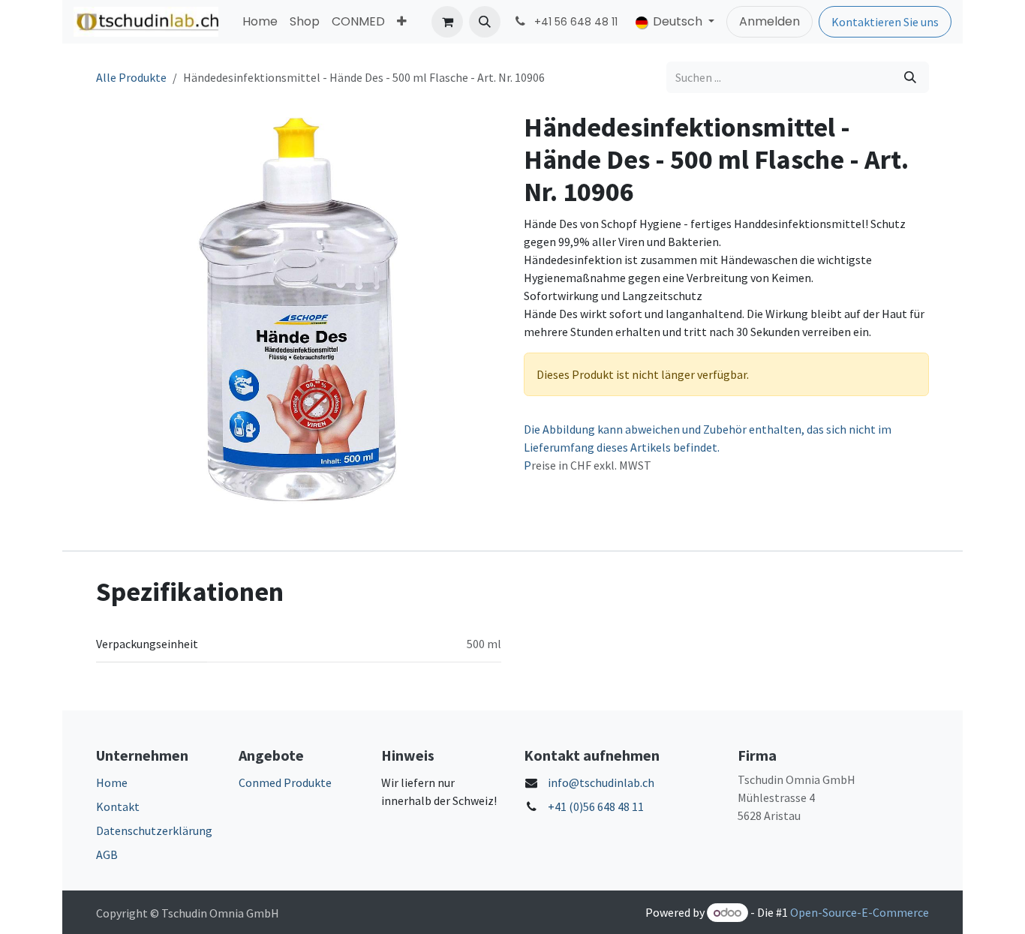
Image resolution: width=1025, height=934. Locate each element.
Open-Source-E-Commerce (859, 912)
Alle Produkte (131, 77)
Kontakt (118, 806)
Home (112, 782)
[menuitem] (260, 22)
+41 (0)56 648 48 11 (596, 806)
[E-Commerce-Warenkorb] (447, 22)
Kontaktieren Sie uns (885, 21)
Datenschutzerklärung (154, 830)
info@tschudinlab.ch (601, 782)
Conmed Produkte (285, 782)
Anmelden (769, 21)
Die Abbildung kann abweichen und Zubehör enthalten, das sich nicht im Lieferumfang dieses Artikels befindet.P (707, 447)
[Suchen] (910, 77)
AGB (107, 854)
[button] (484, 22)
